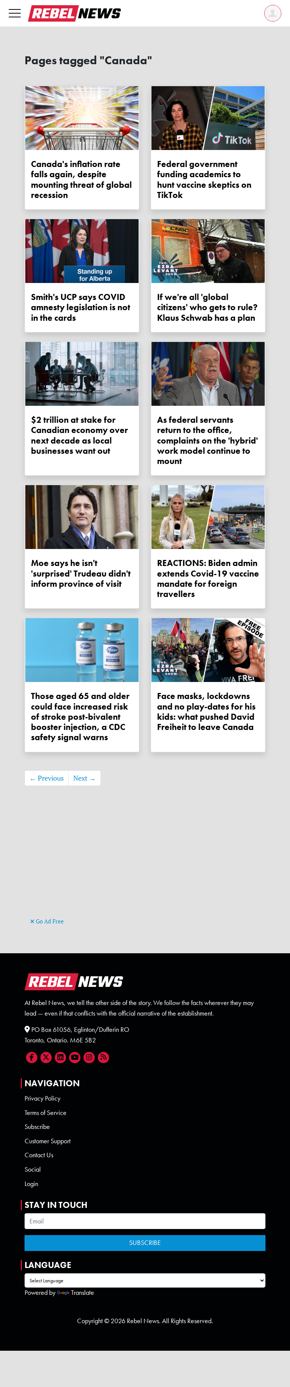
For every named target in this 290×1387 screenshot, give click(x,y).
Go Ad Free (49, 921)
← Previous (46, 778)
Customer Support (48, 1141)
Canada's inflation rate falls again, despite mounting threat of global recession (81, 180)
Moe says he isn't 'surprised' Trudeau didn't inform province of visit (81, 573)
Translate (82, 1292)
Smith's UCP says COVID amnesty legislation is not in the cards (80, 307)
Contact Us (39, 1155)
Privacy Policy (42, 1098)
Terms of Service (45, 1112)
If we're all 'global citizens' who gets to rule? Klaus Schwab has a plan (207, 307)
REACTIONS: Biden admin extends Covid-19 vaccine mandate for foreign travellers (208, 579)
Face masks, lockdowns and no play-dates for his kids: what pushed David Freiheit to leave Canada (206, 712)
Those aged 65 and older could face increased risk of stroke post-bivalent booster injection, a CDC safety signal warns (80, 717)
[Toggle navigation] (15, 13)
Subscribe (37, 1126)
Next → (84, 778)
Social (33, 1169)
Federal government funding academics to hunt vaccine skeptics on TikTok (204, 180)
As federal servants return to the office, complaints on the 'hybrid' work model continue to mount (207, 440)
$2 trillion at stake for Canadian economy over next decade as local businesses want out (79, 435)
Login (31, 1183)
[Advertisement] (145, 863)
